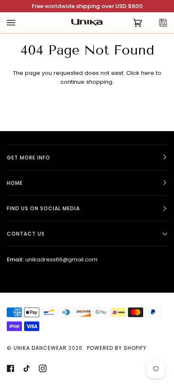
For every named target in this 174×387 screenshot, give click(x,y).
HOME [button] (15, 183)
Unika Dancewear (40, 347)
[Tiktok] (26, 368)
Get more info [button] (28, 157)
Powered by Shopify (117, 347)
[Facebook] (10, 368)
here (147, 73)
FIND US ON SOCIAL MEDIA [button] (43, 208)
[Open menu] (19, 22)
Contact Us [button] (26, 233)
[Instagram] (42, 368)
